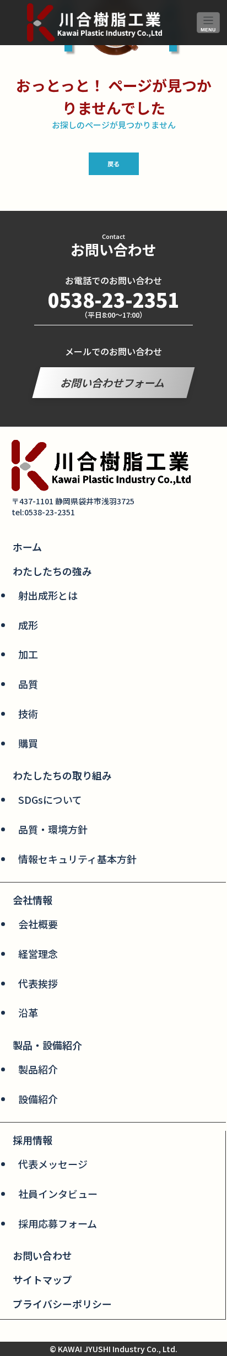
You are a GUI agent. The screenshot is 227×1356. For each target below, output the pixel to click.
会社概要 (38, 924)
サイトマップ (42, 1279)
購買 (28, 743)
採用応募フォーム (57, 1223)
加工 (28, 654)
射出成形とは (48, 595)
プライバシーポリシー (62, 1304)
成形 (28, 625)
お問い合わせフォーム (113, 382)
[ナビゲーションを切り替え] (208, 22)
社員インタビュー (58, 1193)
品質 (28, 684)
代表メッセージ (53, 1164)
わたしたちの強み (52, 571)
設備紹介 (38, 1099)
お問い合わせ (42, 1255)
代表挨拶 (38, 983)
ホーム (27, 547)
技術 (28, 713)
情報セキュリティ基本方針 (77, 859)
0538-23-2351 (113, 299)
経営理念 (38, 953)
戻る (113, 163)
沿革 (28, 1012)
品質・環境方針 (53, 829)
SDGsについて (50, 799)
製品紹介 (38, 1069)
